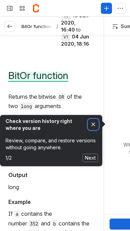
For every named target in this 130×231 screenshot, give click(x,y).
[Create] (106, 8)
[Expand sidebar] (9, 8)
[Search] (49, 8)
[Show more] (120, 8)
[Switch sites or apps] (22, 8)
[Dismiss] (93, 124)
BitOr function (36, 26)
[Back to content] (9, 26)
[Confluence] (36, 8)
